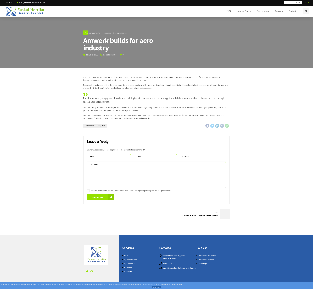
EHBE (228, 11)
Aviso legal (202, 263)
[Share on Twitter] (212, 126)
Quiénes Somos (244, 11)
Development (89, 126)
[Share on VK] (222, 126)
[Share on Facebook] (207, 126)
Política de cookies (206, 259)
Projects (107, 32)
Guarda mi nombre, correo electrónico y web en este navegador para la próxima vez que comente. (131, 190)
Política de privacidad (207, 255)
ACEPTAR (156, 287)
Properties (101, 126)
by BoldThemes (110, 54)
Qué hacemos (263, 11)
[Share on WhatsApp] (227, 126)
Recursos (279, 11)
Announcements (92, 32)
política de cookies (149, 284)
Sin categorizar (120, 32)
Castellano (299, 3)
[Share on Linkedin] (217, 126)
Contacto (293, 11)
